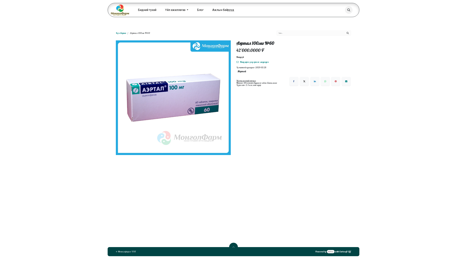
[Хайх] (347, 33)
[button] (349, 10)
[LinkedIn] (314, 81)
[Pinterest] (335, 81)
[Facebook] (294, 81)
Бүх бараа (121, 33)
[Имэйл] (346, 81)
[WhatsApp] (325, 81)
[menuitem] (147, 10)
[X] (304, 81)
